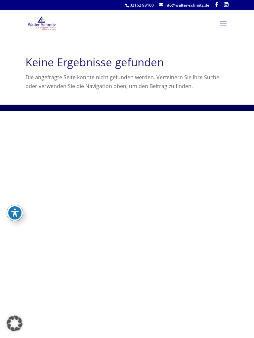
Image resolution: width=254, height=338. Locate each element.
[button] (14, 323)
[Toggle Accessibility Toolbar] (15, 213)
